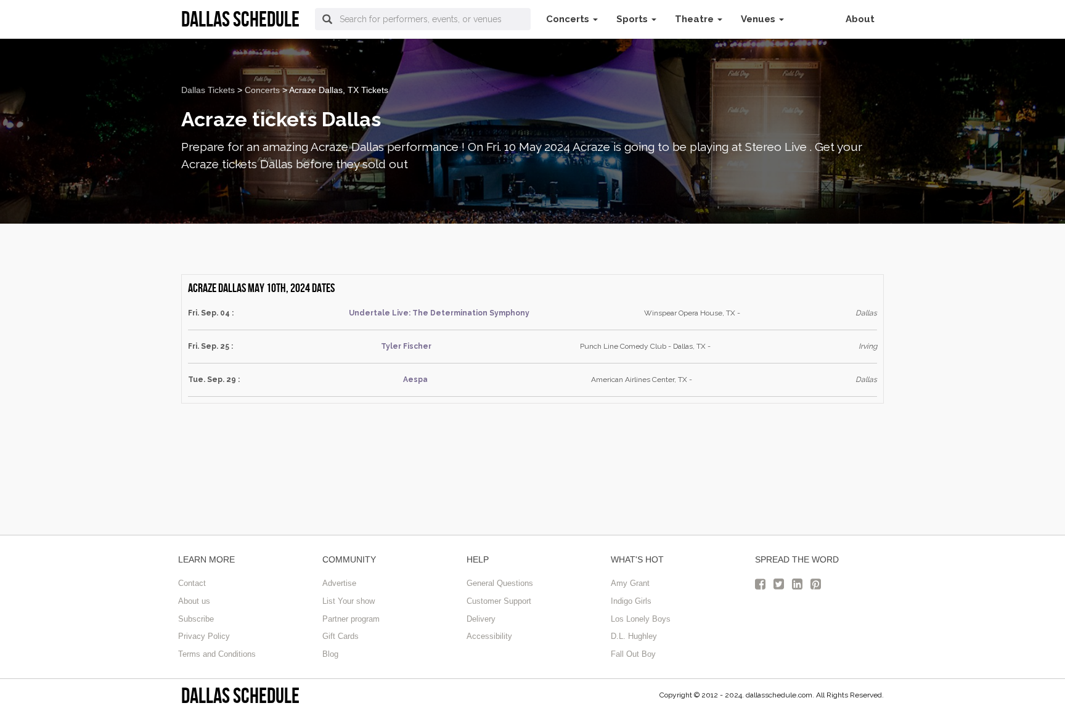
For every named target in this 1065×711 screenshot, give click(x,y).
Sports (633, 19)
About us (194, 601)
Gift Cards (340, 636)
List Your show (348, 601)
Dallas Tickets (208, 90)
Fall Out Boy (633, 654)
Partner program (351, 619)
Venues (759, 19)
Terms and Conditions (217, 654)
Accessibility (489, 636)
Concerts (569, 19)
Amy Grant (630, 583)
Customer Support (499, 601)
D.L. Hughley (634, 636)
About (860, 19)
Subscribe (196, 619)
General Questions (500, 583)
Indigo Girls (631, 601)
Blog (330, 654)
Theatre (695, 19)
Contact (192, 583)
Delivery (481, 619)
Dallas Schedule (240, 695)
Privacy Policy (204, 636)
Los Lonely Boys (641, 619)
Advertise (339, 583)
